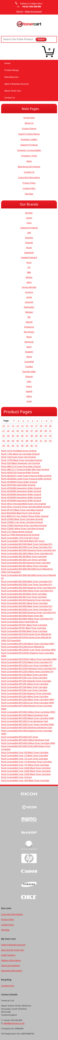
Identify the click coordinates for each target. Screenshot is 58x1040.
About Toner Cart (12, 90)
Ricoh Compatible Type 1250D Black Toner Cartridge (26, 774)
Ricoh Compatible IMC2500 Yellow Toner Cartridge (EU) (27, 553)
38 (31, 435)
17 (36, 425)
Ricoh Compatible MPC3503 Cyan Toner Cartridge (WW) (27, 702)
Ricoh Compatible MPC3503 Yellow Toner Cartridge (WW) (28, 711)
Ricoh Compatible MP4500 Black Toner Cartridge (24, 631)
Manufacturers (11, 77)
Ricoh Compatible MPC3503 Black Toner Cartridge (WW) (27, 699)
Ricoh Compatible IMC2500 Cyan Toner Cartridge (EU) (26, 547)
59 (27, 445)
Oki (29, 316)
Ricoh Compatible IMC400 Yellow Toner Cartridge (24, 603)
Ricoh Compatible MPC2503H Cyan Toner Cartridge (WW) (28, 649)
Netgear (29, 312)
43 (3, 440)
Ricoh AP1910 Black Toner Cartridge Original (22, 509)
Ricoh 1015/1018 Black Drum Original (18, 450)
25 (22, 430)
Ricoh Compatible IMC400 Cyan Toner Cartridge (24, 596)
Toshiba (29, 366)
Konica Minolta (29, 287)
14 (22, 425)
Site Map (29, 193)
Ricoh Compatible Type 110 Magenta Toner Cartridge (26, 761)
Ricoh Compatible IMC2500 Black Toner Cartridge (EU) (26, 544)
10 (3, 425)
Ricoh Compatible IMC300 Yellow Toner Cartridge (24, 565)
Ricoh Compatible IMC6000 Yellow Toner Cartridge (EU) (27, 618)
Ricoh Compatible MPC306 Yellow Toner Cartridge (24, 696)
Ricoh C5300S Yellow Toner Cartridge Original (22, 528)
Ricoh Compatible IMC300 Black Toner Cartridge (24, 556)
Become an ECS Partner (29, 166)
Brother (29, 212)
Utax (29, 381)
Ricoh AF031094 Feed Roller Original (18, 484)
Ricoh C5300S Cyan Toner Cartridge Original (22, 522)
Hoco (29, 262)
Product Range (11, 70)
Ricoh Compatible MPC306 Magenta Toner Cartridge (26, 693)
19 (45, 425)
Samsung (29, 341)
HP (29, 267)
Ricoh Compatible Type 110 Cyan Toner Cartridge (24, 758)
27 (31, 430)
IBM (29, 272)
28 (36, 430)
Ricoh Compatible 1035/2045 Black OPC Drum (22, 540)
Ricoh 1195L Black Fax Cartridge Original (20, 453)
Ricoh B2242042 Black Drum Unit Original (20, 512)
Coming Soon (7, 985)
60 (31, 445)
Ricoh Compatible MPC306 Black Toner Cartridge (24, 687)
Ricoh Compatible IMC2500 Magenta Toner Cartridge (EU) (28, 550)
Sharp (29, 356)
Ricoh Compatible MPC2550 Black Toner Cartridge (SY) (27, 662)
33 (8, 435)
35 (17, 435)
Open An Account (33, 11)
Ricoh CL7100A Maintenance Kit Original (20, 534)
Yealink (29, 391)
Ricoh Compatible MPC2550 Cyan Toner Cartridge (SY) (26, 665)
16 (31, 425)
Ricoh (29, 336)
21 (3, 430)
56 (13, 445)
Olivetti (29, 321)
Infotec (29, 277)
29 (41, 430)
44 (8, 440)
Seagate (29, 351)
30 (45, 430)
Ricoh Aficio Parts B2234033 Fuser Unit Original (23, 503)
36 (22, 435)
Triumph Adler (29, 371)
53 (50, 440)
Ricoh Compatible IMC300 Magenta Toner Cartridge (25, 562)
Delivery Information (11, 960)
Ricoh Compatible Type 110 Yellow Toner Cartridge (25, 764)
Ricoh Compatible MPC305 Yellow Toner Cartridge (24, 683)
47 (22, 440)
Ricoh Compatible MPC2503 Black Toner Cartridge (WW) (27, 643)
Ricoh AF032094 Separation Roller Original (21, 497)
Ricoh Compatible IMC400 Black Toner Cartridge (24, 593)
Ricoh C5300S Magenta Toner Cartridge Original (24, 525)
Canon (29, 217)
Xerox (29, 386)
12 (13, 425)
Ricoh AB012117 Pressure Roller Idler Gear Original (25, 469)
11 (8, 425)
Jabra (29, 282)
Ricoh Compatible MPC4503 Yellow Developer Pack (25, 739)
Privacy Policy (29, 182)
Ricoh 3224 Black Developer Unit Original (20, 463)
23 (13, 430)
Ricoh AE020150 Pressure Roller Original (20, 472)
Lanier (29, 297)
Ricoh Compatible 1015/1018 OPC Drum (20, 537)
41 (45, 435)
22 (8, 430)
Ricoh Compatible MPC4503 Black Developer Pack (24, 715)
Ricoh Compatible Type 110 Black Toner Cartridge (24, 755)
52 (45, 440)
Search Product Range (29, 133)
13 (17, 425)
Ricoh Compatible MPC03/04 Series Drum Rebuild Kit (26, 634)
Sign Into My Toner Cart (12, 949)
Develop (29, 237)
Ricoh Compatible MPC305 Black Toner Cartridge (24, 674)
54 (3, 445)
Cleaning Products (29, 144)
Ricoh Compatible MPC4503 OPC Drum (19, 736)
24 (17, 430)
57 (17, 445)
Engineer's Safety (29, 139)
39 (36, 435)
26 (27, 430)
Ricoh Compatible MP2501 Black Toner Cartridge (24, 624)
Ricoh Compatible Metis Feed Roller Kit (19, 621)
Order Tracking (8, 955)
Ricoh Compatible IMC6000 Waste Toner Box (22, 615)
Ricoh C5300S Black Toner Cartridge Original (22, 519)
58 (22, 445)
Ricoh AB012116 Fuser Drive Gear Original (21, 466)
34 (13, 435)
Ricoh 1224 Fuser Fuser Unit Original (18, 456)
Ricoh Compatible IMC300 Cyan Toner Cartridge (24, 559)
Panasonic (29, 326)
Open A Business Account (16, 83)
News (29, 161)
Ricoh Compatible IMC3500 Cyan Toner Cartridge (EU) (26, 584)
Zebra (29, 396)
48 (27, 440)
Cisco (29, 222)
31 (50, 430)
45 (13, 440)
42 (50, 435)
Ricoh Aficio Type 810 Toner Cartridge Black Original (25, 506)
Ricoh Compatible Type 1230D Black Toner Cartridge (26, 770)
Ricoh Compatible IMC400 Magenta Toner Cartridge (25, 599)
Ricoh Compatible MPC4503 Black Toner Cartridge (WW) (27, 718)
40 (41, 435)
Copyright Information (29, 177)
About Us (29, 123)
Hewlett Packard (29, 257)
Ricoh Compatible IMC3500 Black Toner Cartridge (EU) (26, 581)
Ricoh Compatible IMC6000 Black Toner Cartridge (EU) (26, 606)
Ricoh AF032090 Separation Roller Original (21, 491)
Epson (29, 247)
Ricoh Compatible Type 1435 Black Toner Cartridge (25, 780)
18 (41, 425)
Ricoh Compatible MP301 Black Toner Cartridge (23, 627)
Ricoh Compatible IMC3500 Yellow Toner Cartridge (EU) (27, 590)
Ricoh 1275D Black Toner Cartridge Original (21, 460)
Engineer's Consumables (29, 150)
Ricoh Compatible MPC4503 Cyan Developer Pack (24, 721)
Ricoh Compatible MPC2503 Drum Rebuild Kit (22, 646)
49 (31, 440)
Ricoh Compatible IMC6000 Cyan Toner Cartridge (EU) (26, 609)
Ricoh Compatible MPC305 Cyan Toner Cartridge (24, 677)
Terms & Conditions (10, 965)
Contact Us (9, 97)
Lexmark (29, 302)
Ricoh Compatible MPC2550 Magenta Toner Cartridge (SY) (28, 668)
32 (3, 435)
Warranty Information (11, 970)
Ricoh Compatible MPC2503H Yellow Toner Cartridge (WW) (29, 659)
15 (27, 425)
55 (8, 445)
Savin (29, 346)
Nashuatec (29, 307)
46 (17, 440)
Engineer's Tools (29, 155)
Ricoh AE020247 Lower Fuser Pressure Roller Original (26, 475)
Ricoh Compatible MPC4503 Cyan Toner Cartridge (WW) (27, 724)
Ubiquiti (29, 376)
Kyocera (29, 292)
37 (27, 435)
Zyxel (29, 401)
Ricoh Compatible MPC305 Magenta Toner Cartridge (26, 680)
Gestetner (29, 252)
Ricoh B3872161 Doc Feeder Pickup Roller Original (24, 516)
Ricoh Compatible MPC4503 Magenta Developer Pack (26, 727)
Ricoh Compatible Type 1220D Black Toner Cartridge (26, 767)
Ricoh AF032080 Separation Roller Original (21, 488)
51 (41, 440)
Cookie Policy (29, 188)
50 (36, 440)
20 (50, 425)
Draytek (29, 242)
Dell (29, 232)
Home (7, 63)
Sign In (19, 11)
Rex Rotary (29, 331)
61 (36, 445)
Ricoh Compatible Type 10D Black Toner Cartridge (24, 752)
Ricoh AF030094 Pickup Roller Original (19, 481)
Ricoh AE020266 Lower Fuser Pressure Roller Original (26, 478)
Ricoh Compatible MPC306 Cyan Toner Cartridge (24, 690)
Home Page (29, 117)
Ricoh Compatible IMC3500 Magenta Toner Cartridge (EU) (28, 587)
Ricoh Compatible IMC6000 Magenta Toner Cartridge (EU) (28, 612)
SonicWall (29, 361)
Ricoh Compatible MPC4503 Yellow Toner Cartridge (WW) (28, 743)
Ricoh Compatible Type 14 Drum (16, 777)
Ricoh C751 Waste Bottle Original (16, 531)
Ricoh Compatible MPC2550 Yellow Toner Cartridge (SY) (27, 671)
